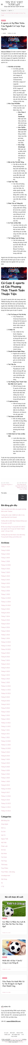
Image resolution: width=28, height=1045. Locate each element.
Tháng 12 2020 (6, 741)
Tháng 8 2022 (5, 701)
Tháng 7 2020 (5, 759)
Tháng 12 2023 (6, 642)
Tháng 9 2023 (5, 653)
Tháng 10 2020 (6, 748)
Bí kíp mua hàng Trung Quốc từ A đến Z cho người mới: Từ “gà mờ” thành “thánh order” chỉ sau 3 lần (13, 529)
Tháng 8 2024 (5, 613)
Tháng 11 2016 (6, 796)
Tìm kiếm (4, 493)
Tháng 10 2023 (6, 649)
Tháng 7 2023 (5, 660)
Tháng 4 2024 (5, 627)
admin (4, 33)
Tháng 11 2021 (6, 726)
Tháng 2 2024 (5, 635)
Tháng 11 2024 (6, 602)
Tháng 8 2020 (5, 756)
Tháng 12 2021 (6, 723)
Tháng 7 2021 (5, 730)
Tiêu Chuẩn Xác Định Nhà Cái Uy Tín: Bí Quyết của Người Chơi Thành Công (13, 983)
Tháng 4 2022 (5, 712)
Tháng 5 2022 (5, 708)
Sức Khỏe (4, 853)
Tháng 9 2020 (5, 752)
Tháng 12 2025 (6, 565)
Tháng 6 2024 (5, 620)
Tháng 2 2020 (5, 778)
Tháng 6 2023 (5, 664)
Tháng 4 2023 (5, 671)
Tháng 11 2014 (6, 807)
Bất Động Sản (5, 820)
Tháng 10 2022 (6, 693)
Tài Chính (4, 857)
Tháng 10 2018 (6, 789)
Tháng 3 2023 (5, 675)
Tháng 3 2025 (5, 587)
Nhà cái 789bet (5, 51)
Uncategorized (5, 875)
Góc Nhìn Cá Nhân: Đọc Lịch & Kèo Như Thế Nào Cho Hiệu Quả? (13, 924)
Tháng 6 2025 (5, 576)
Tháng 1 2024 (5, 638)
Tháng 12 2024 (6, 598)
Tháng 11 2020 (6, 745)
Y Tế (2, 886)
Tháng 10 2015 (6, 803)
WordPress (20, 1042)
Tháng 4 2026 (5, 554)
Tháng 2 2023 (5, 679)
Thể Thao (4, 861)
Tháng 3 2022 (5, 715)
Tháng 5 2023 (5, 668)
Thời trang (4, 864)
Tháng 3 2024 (5, 631)
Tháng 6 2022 (5, 704)
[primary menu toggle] (2, 4)
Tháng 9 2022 (5, 697)
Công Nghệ (4, 824)
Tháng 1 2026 (5, 561)
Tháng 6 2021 (5, 734)
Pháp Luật (4, 846)
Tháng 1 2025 (5, 594)
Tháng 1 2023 (5, 682)
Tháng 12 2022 (6, 686)
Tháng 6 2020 (5, 763)
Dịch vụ (3, 828)
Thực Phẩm (4, 868)
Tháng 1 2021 (5, 737)
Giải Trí (3, 20)
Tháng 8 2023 (5, 657)
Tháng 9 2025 (5, 569)
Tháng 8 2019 (5, 785)
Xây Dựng (4, 879)
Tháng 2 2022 (5, 719)
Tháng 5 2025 (5, 580)
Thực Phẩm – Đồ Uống (8, 872)
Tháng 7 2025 (5, 572)
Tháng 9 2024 (5, 609)
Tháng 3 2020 (5, 774)
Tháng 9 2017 (5, 792)
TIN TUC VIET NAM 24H (14, 3)
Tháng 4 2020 (5, 770)
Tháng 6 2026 (5, 547)
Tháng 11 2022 (6, 690)
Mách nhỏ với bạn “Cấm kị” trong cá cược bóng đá (12, 962)
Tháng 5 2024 (5, 624)
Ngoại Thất (4, 839)
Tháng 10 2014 (6, 811)
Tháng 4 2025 (5, 583)
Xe (2, 883)
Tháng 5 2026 (5, 550)
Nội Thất (3, 842)
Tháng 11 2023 (6, 646)
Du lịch (3, 831)
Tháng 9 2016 (5, 800)
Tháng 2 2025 (5, 591)
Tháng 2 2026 (5, 558)
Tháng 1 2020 (5, 781)
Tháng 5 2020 (5, 767)
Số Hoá (3, 850)
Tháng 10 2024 (6, 605)
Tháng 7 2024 (5, 616)
